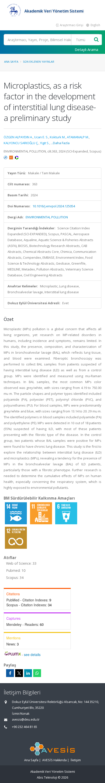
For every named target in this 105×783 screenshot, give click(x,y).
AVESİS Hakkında (54, 760)
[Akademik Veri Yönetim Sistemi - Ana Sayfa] (14, 11)
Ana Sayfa (11, 61)
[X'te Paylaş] (19, 673)
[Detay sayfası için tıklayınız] (16, 513)
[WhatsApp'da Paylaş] (37, 673)
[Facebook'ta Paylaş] (10, 673)
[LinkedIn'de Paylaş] (28, 673)
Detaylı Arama (86, 49)
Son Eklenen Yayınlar (38, 61)
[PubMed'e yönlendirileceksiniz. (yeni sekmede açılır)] (6, 157)
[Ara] (96, 39)
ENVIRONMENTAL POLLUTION (47, 217)
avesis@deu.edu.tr (26, 719)
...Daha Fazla (60, 143)
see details (32, 654)
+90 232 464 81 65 (24, 727)
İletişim (76, 760)
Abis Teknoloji (47, 777)
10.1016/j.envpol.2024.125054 (53, 206)
